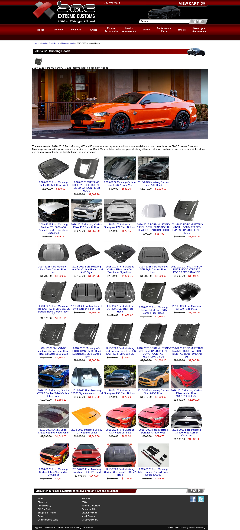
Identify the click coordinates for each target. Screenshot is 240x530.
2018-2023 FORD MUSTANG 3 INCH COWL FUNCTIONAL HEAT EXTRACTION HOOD (153, 227)
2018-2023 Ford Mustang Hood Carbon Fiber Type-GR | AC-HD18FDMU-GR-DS (120, 351)
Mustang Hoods (68, 43)
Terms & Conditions (91, 506)
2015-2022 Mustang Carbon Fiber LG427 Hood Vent (120, 183)
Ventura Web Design (197, 527)
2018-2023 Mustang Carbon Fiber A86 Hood (153, 183)
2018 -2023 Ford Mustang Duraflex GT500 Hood (153, 431)
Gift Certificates (45, 509)
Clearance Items (89, 513)
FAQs (84, 502)
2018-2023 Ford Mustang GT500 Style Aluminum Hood (87, 392)
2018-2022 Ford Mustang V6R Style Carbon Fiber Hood (120, 309)
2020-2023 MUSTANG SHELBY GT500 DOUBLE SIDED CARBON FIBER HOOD (86, 186)
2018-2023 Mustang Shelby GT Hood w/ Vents (86, 431)
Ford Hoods (54, 43)
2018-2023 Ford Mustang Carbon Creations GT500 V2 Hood (120, 472)
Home (36, 43)
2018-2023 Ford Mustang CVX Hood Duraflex (120, 431)
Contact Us (43, 516)
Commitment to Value (48, 520)
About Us (42, 502)
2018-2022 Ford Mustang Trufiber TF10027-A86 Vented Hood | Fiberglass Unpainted (53, 228)
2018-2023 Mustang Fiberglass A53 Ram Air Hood (120, 392)
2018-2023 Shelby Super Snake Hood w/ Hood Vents (53, 431)
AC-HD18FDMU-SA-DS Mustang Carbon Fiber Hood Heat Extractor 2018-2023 (53, 351)
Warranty (86, 498)
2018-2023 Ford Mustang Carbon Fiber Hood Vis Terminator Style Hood (120, 269)
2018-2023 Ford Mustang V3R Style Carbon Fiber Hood (153, 269)
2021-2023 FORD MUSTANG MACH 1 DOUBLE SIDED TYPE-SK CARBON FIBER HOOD (186, 228)
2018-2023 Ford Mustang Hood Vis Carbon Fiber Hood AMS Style (87, 269)
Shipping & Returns (47, 513)
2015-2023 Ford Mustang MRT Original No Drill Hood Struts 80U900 (153, 472)
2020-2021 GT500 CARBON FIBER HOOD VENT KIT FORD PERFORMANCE (186, 269)
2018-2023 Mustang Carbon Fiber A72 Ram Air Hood (86, 226)
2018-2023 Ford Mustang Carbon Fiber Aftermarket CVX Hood (53, 472)
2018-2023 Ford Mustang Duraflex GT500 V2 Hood (86, 470)
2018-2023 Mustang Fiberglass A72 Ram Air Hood (120, 226)
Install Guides (88, 516)
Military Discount (90, 520)
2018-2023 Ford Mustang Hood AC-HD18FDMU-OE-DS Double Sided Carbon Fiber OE (53, 310)
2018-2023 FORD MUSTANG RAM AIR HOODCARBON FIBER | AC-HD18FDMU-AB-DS (186, 352)
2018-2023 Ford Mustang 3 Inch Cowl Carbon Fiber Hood (53, 269)
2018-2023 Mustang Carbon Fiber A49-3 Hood (153, 392)
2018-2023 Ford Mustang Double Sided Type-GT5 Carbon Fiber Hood (153, 310)
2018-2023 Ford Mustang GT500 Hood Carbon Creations (186, 432)
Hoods (44, 43)
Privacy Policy (44, 506)
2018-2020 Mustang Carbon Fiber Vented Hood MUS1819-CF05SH (186, 393)
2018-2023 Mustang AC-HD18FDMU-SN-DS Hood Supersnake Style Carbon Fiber (86, 352)
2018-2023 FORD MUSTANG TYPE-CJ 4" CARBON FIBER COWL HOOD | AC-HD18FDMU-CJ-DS (153, 352)
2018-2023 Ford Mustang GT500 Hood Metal (186, 307)
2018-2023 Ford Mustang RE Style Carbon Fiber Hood (86, 307)
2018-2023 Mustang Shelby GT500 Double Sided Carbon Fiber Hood (53, 393)
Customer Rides (89, 509)
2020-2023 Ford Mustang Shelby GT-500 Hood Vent (53, 183)
